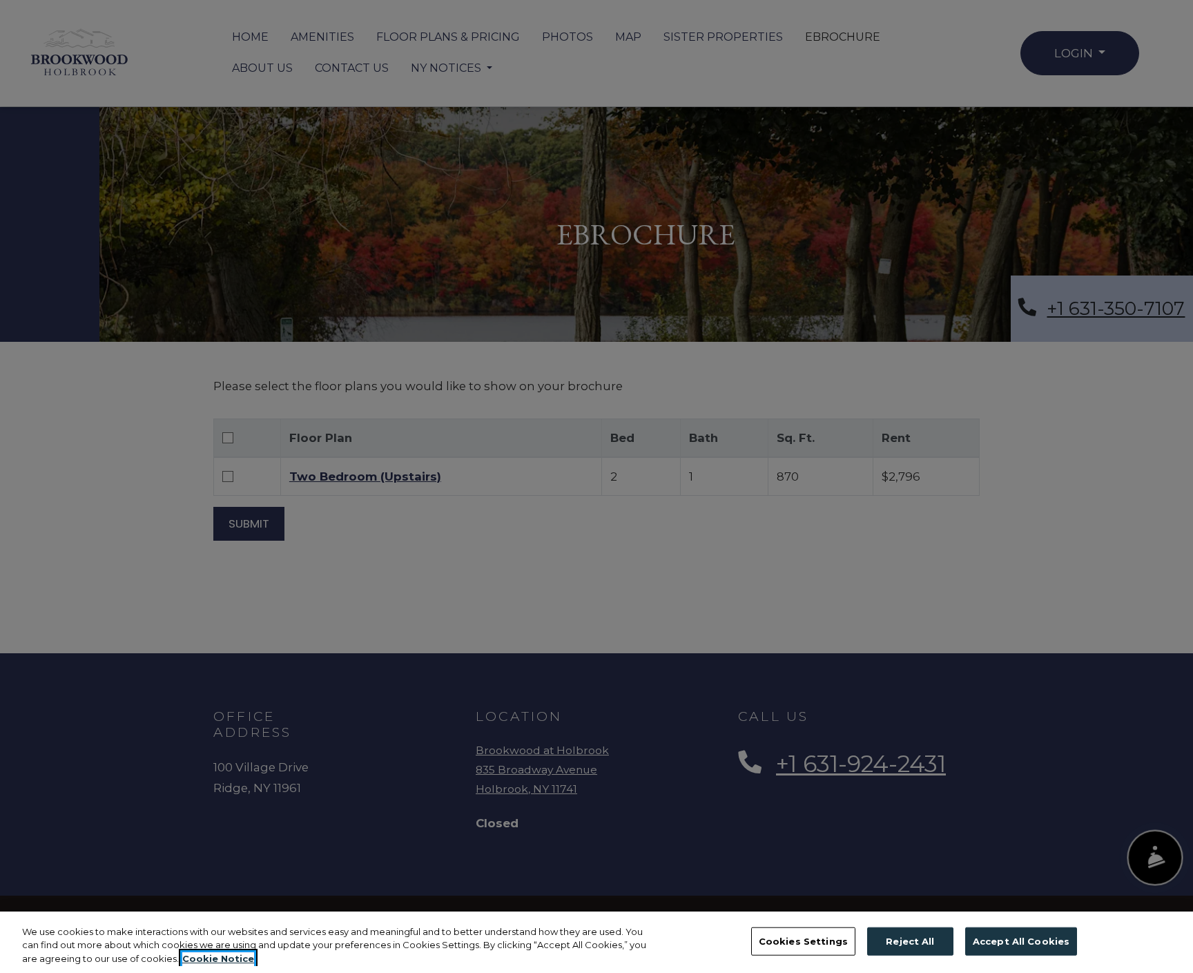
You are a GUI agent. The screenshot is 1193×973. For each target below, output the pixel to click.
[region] (596, 942)
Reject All (910, 940)
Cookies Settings (803, 940)
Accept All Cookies (1021, 940)
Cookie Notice (218, 958)
